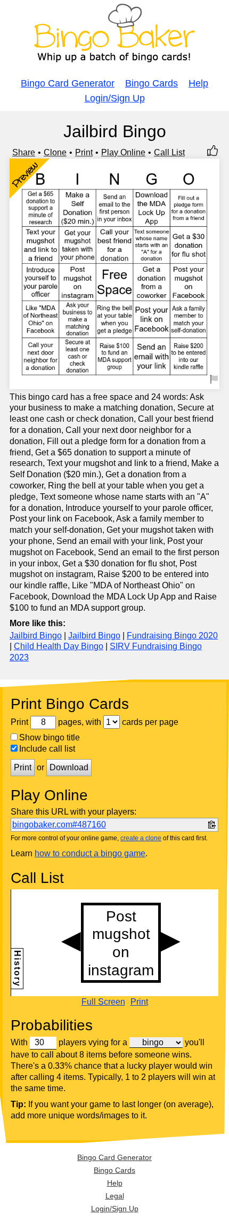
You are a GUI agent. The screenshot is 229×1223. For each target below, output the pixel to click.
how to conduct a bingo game (90, 853)
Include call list (47, 748)
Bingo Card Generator (67, 83)
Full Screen (103, 1002)
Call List (169, 152)
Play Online (123, 152)
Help (198, 83)
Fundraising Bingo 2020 (172, 635)
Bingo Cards (151, 83)
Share (23, 152)
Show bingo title (49, 737)
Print (84, 152)
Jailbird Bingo (36, 635)
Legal (114, 1196)
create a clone (140, 838)
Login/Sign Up (115, 98)
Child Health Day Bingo (58, 646)
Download (69, 767)
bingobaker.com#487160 (59, 824)
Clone (55, 152)
